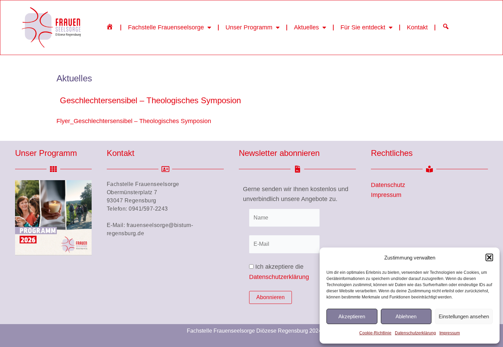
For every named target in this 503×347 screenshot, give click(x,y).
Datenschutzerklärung (415, 333)
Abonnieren (270, 297)
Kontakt (417, 27)
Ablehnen (406, 316)
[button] (489, 257)
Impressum (449, 333)
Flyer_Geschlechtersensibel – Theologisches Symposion (133, 121)
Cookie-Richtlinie (375, 333)
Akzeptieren (351, 316)
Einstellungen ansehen (464, 316)
